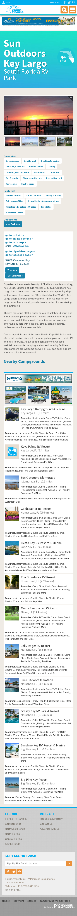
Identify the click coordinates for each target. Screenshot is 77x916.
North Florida (12, 833)
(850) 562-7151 (13, 890)
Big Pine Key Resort (34, 779)
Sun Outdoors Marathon (37, 680)
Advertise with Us (49, 828)
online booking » (19, 238)
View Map (12, 270)
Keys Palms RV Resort (35, 446)
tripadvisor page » (20, 251)
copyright (18, 900)
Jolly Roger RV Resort (35, 646)
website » (14, 235)
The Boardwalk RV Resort (38, 577)
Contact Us (46, 823)
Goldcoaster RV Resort (36, 509)
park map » (15, 242)
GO (65, 443)
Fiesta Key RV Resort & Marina (41, 543)
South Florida (12, 843)
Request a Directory (51, 818)
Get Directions (15, 275)
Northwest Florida (15, 828)
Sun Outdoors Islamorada (38, 477)
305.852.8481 (21, 245)
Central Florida (13, 838)
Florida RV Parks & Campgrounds (16, 821)
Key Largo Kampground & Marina (43, 409)
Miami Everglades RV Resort (40, 608)
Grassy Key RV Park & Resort (40, 711)
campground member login (55, 900)
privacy (6, 900)
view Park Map (13, 224)
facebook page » (19, 254)
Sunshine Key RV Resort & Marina (43, 745)
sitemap (31, 900)
